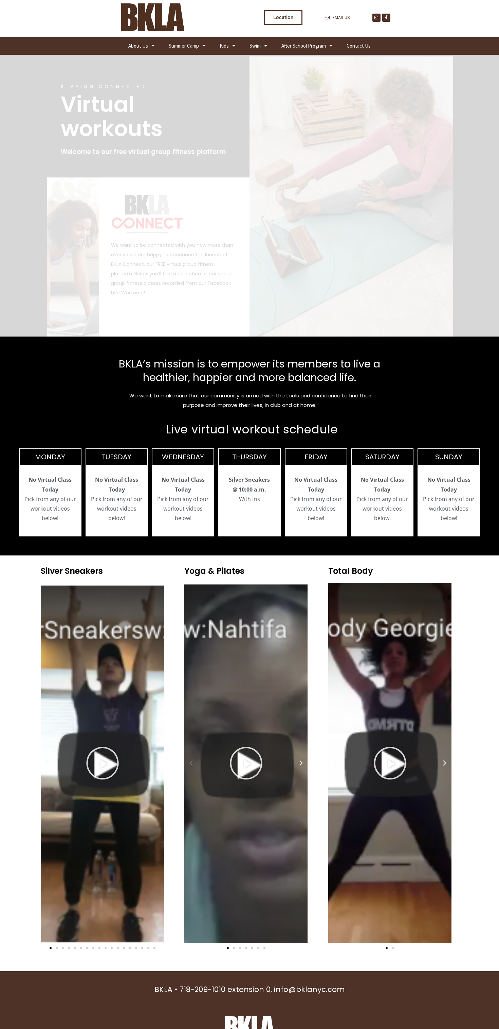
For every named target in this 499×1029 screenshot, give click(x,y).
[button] (47, 763)
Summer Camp (184, 45)
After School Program (303, 45)
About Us (138, 45)
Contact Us (359, 45)
